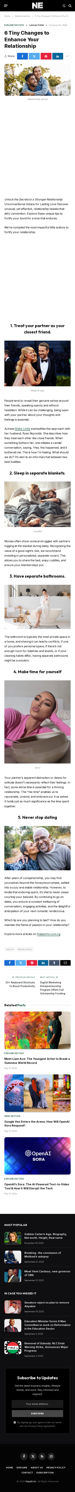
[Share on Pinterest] (46, 56)
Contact (27, 1472)
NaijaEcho (31, 1481)
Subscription (45, 1472)
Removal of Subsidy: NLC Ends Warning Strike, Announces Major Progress (46, 1347)
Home (9, 1467)
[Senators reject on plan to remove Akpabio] (12, 1306)
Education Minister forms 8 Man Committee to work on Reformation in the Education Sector (47, 1325)
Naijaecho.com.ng (48, 934)
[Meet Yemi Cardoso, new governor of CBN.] (12, 1275)
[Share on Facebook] (22, 56)
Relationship (25, 949)
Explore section (14, 25)
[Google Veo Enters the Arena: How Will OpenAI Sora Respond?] (37, 1093)
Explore (22, 1467)
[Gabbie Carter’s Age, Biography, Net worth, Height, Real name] (12, 1238)
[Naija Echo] (37, 5)
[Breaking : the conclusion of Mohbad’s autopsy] (12, 1257)
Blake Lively (22, 428)
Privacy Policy (56, 1467)
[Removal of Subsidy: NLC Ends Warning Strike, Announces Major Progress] (12, 1347)
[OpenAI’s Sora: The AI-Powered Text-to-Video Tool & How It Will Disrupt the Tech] (37, 1156)
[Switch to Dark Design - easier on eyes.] (64, 5)
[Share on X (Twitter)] (34, 56)
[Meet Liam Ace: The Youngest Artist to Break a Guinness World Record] (37, 1030)
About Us (37, 1467)
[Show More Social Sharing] (67, 56)
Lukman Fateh (36, 25)
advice (10, 949)
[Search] (70, 6)
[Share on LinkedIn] (57, 56)
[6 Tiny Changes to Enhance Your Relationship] (37, 80)
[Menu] (6, 6)
